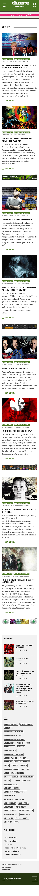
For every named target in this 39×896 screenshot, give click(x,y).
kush (7, 773)
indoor (24, 765)
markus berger (11, 777)
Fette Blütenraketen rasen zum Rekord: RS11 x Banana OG (25, 673)
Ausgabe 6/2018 (7, 281)
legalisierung (18, 773)
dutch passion (11, 758)
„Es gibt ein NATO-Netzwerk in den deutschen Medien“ (19, 581)
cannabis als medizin (14, 732)
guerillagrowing (23, 762)
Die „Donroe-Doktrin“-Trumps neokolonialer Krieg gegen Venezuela (19, 66)
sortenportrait (26, 810)
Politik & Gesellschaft (21, 59)
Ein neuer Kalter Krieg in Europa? (17, 431)
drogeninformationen (14, 754)
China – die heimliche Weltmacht (24, 646)
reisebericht (10, 803)
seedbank (9, 807)
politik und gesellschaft (15, 792)
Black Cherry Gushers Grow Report (25, 702)
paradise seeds (11, 784)
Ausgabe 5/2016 (7, 362)
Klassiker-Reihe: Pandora (22, 659)
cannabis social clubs (14, 739)
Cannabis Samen (11, 837)
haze (7, 765)
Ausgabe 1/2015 (7, 574)
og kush (17, 780)
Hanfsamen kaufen (12, 851)
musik (7, 780)
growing (8, 762)
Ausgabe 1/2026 (7, 59)
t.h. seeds (9, 818)
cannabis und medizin (14, 743)
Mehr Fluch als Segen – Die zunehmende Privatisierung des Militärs (19, 288)
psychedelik (10, 795)
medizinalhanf (27, 777)
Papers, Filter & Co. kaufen (15, 848)
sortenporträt (11, 814)
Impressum (6, 870)
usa (17, 822)
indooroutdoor (11, 769)
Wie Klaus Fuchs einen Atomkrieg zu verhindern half (19, 510)
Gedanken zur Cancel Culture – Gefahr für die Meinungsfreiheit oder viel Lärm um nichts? (24, 688)
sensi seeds (21, 807)
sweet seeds (26, 814)
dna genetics (10, 750)
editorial (24, 758)
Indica (15, 765)
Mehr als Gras (20, 6)
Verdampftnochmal (12, 855)
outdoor (27, 780)
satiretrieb (24, 803)
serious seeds (11, 810)
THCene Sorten (22, 818)
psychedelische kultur (14, 799)
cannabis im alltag (13, 735)
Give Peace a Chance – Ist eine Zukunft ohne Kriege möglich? (18, 139)
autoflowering (11, 724)
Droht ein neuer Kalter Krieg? (15, 368)
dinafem (21, 747)
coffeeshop (10, 747)
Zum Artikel (10, 100)
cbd (28, 743)
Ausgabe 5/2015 (7, 503)
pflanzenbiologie (12, 788)
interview (25, 769)
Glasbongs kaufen (11, 841)
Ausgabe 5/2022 (7, 213)
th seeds (8, 822)
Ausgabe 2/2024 (7, 132)
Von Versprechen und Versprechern (18, 219)
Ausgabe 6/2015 (7, 425)
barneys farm (26, 724)
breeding (9, 728)
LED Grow (8, 844)
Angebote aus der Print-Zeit (12, 864)
